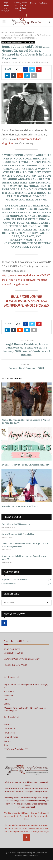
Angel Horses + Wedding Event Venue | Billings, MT (26, 685)
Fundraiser (43, 3)
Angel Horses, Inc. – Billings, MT (6, 7)
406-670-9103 (18, 664)
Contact (7, 741)
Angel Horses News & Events (12, 42)
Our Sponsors (10, 728)
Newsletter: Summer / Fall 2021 (20, 506)
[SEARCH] (48, 602)
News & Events (11, 737)
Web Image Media (31, 855)
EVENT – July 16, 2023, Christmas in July (25, 464)
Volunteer (8, 695)
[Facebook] (26, 837)
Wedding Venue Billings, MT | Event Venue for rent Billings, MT (25, 709)
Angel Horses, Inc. (11, 62)
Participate (9, 691)
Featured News (29, 42)
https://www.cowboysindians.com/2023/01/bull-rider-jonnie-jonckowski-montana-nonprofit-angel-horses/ (25, 280)
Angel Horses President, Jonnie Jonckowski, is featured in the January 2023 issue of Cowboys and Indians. (26, 349)
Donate (33, 3)
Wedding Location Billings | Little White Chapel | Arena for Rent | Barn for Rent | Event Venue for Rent (26, 816)
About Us (8, 724)
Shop (6, 745)
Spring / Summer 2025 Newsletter (17, 534)
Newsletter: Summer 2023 (26, 368)
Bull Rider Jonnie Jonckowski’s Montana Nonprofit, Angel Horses (26, 300)
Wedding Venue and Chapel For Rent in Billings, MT (20, 7)
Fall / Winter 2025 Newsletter (16, 524)
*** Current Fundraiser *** (16, 749)
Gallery (7, 703)
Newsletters (9, 732)
